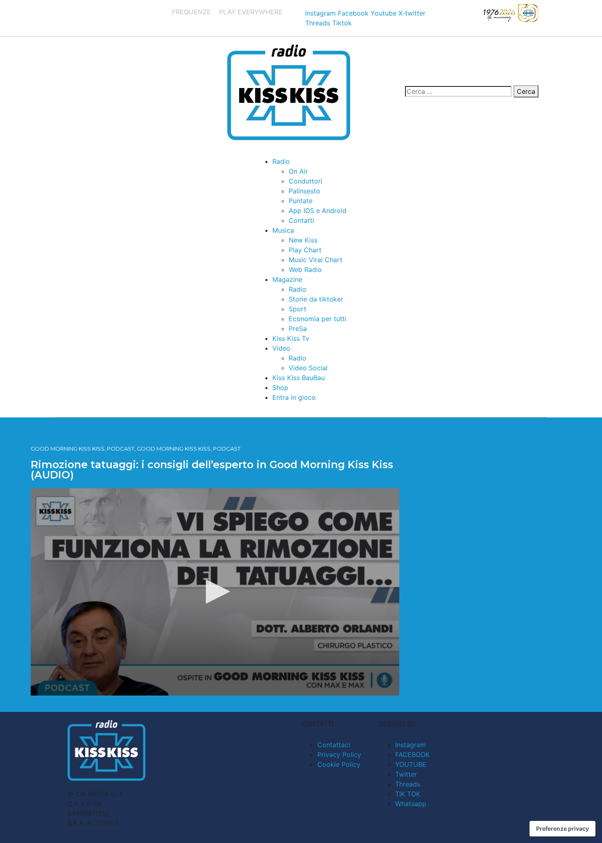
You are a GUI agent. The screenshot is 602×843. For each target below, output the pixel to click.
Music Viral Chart (315, 260)
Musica (283, 230)
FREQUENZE (191, 12)
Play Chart (305, 250)
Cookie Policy (338, 764)
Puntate (300, 201)
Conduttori (305, 181)
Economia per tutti (317, 319)
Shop (280, 387)
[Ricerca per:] (458, 91)
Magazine (287, 279)
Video (281, 348)
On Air (298, 171)
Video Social (308, 368)
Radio (281, 161)
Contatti (301, 220)
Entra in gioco (294, 397)
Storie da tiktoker (316, 299)
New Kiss (303, 240)
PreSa (298, 328)
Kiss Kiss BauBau (298, 378)
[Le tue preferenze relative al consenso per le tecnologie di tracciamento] (562, 828)
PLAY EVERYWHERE (251, 12)
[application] (215, 592)
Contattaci (333, 745)
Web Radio (305, 269)
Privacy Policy (339, 754)
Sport (297, 309)
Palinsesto (304, 191)
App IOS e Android (317, 210)
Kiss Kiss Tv (290, 338)
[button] (215, 591)
